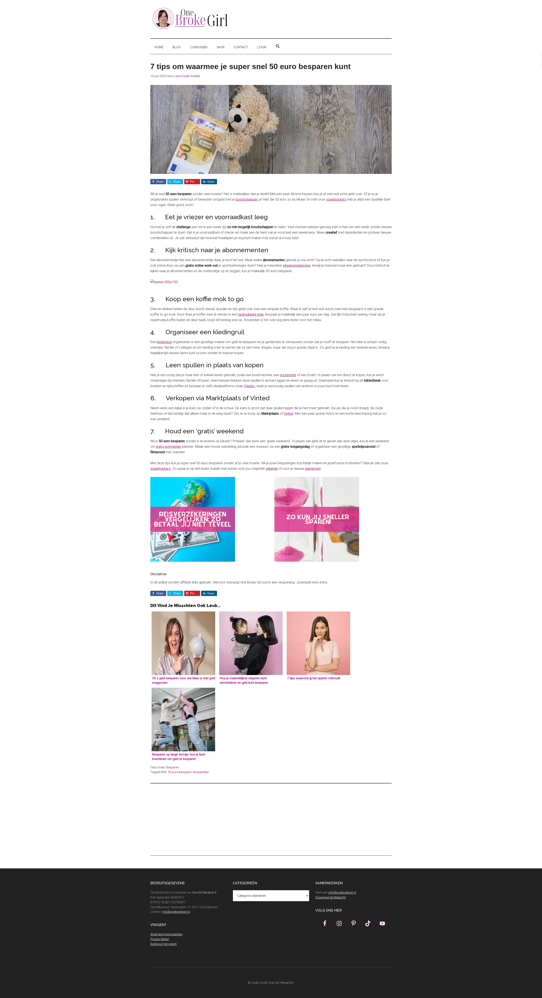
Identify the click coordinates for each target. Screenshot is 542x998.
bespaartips (201, 772)
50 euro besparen (180, 772)
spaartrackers (336, 199)
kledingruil (164, 342)
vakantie (271, 469)
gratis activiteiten (168, 447)
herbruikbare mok (251, 314)
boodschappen (247, 199)
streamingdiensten (297, 265)
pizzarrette (288, 375)
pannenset (313, 469)
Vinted (288, 414)
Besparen (172, 767)
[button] (277, 46)
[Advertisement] (271, 819)
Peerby (249, 386)
